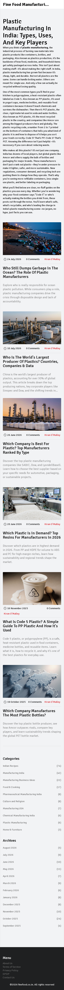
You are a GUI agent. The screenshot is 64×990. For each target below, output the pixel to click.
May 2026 (32, 869)
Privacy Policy (10, 970)
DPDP (6, 973)
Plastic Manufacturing (32, 822)
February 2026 (32, 890)
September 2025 (32, 925)
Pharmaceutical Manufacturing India (32, 794)
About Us (7, 963)
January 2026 (32, 897)
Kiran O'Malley (52, 259)
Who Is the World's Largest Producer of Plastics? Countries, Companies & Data (30, 361)
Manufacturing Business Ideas (32, 780)
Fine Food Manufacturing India (29, 4)
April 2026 (32, 876)
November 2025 (32, 911)
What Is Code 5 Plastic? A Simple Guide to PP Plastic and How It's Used (30, 626)
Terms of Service (12, 966)
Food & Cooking (32, 787)
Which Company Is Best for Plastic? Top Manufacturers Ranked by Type (26, 448)
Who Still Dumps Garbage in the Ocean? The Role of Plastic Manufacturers (30, 272)
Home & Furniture (32, 829)
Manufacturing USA (32, 808)
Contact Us (9, 977)
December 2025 (32, 904)
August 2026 (32, 847)
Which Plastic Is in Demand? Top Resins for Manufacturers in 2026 (32, 535)
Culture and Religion (32, 801)
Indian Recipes (32, 765)
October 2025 (32, 918)
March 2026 (32, 883)
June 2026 (32, 861)
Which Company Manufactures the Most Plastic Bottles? (29, 712)
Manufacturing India (32, 772)
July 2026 (32, 854)
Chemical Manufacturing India (32, 815)
